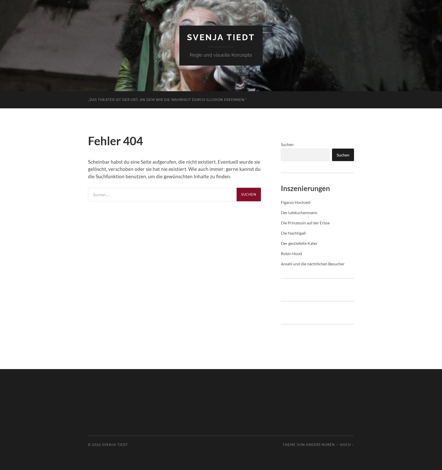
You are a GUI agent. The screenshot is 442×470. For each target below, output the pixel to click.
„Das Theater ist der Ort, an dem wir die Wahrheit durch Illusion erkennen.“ (167, 100)
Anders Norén (320, 445)
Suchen (287, 144)
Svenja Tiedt (221, 37)
